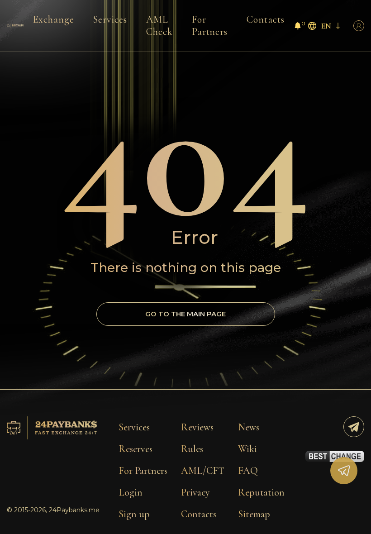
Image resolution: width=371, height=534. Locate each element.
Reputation (261, 492)
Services (110, 19)
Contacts (266, 19)
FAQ (248, 471)
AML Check (159, 26)
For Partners (210, 26)
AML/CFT (202, 471)
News (248, 427)
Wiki (247, 449)
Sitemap (254, 514)
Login (131, 492)
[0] (297, 27)
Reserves (135, 449)
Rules (192, 449)
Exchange (53, 19)
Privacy (195, 492)
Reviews (197, 427)
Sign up (134, 514)
